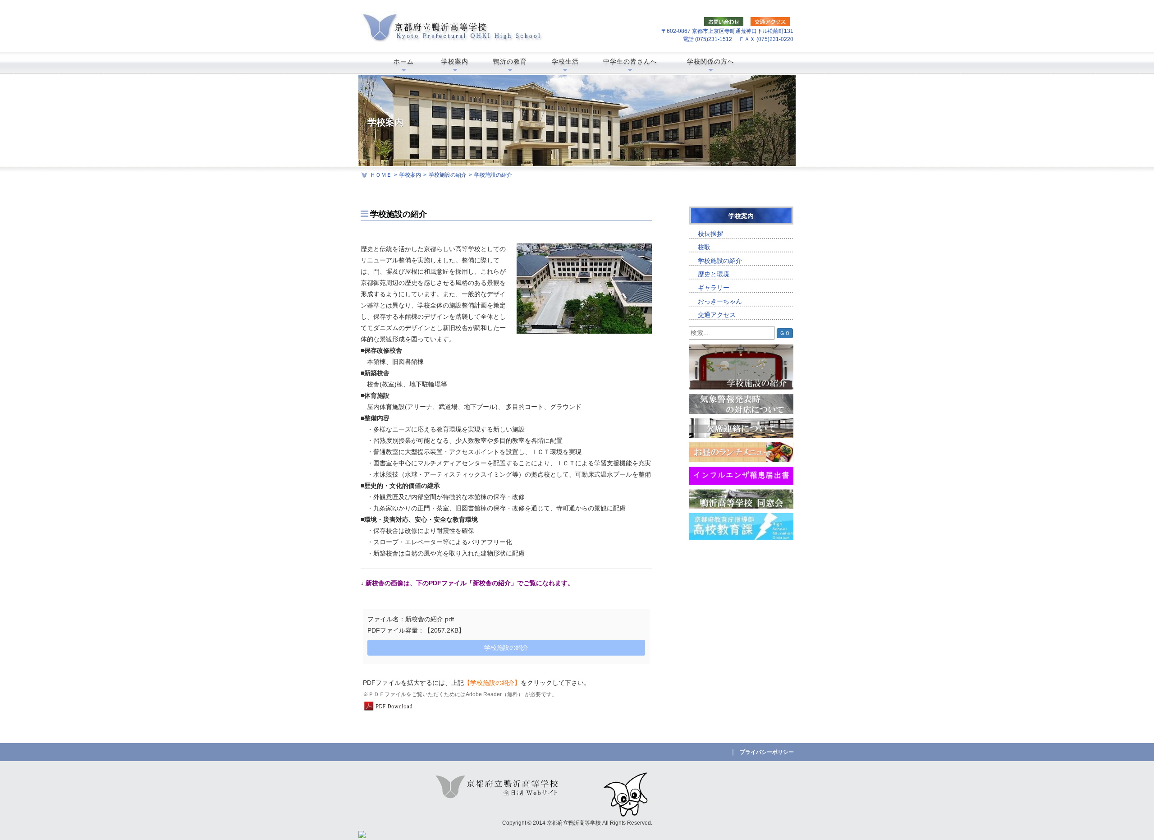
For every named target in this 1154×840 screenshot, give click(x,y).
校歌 (704, 247)
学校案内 (410, 175)
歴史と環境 (713, 274)
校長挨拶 (710, 233)
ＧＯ (784, 333)
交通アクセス (717, 314)
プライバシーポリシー (767, 752)
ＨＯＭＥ (381, 175)
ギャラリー (713, 287)
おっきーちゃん (720, 301)
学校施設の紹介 (448, 175)
